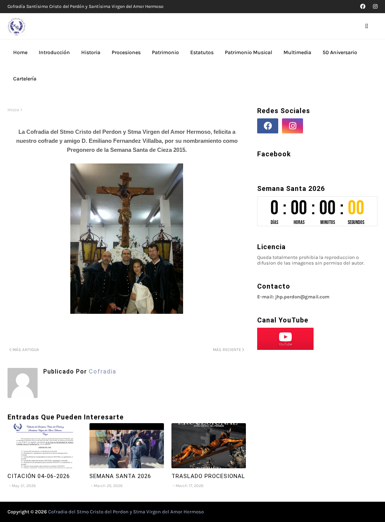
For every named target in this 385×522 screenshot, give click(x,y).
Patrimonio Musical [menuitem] (248, 52)
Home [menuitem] (20, 52)
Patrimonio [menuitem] (165, 52)
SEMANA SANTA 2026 (120, 476)
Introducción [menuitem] (54, 52)
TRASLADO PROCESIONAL (208, 476)
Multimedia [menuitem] (297, 52)
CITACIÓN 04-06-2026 (39, 476)
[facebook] (362, 6)
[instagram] (374, 6)
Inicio (13, 109)
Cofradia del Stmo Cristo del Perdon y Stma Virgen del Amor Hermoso (126, 511)
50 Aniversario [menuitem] (340, 52)
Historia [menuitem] (90, 52)
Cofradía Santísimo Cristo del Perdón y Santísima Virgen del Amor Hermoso (86, 6)
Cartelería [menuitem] (24, 79)
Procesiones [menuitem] (126, 52)
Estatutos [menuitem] (202, 52)
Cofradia (101, 371)
